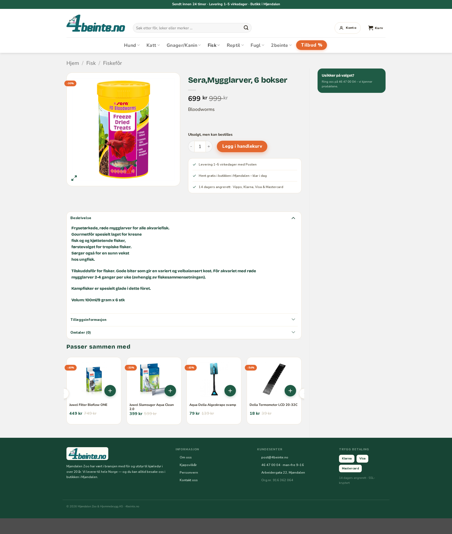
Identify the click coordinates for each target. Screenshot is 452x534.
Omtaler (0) (80, 332)
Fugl (256, 45)
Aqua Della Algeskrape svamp (212, 405)
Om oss (186, 457)
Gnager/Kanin (182, 45)
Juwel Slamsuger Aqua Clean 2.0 (151, 407)
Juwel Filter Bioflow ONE (88, 405)
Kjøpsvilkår (188, 465)
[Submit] (246, 27)
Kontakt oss (189, 480)
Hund (130, 45)
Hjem (72, 63)
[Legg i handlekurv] (110, 390)
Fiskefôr (112, 63)
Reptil (233, 45)
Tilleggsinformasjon (88, 319)
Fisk (212, 45)
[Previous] (64, 393)
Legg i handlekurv (242, 146)
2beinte (279, 45)
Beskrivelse (80, 217)
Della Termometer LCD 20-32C (273, 405)
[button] (376, 28)
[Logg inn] (348, 28)
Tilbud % (311, 45)
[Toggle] (293, 217)
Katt (151, 45)
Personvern (189, 472)
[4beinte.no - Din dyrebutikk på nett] (95, 23)
